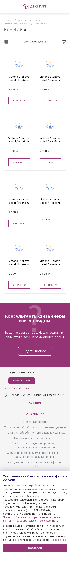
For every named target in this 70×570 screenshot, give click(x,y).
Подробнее (58, 539)
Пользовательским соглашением (36, 520)
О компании (35, 413)
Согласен (35, 548)
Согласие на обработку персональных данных (35, 427)
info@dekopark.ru (20, 388)
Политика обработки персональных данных (35, 432)
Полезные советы (35, 422)
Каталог (35, 402)
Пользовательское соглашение (35, 438)
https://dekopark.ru (39, 485)
